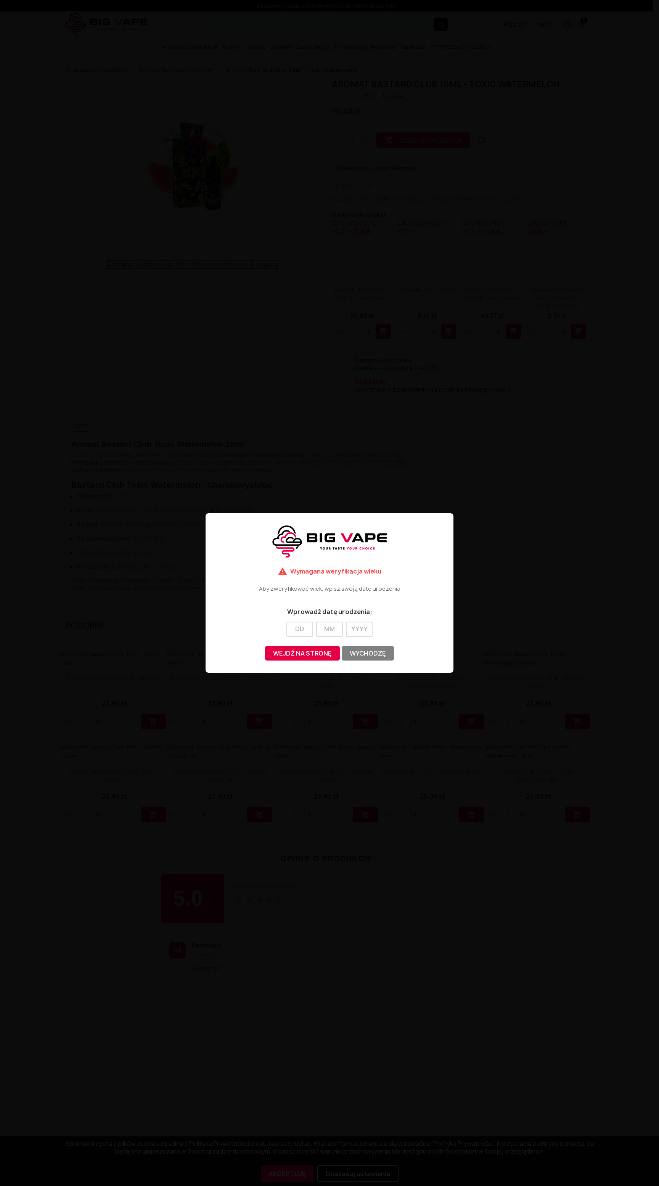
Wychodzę (368, 653)
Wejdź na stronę (302, 653)
